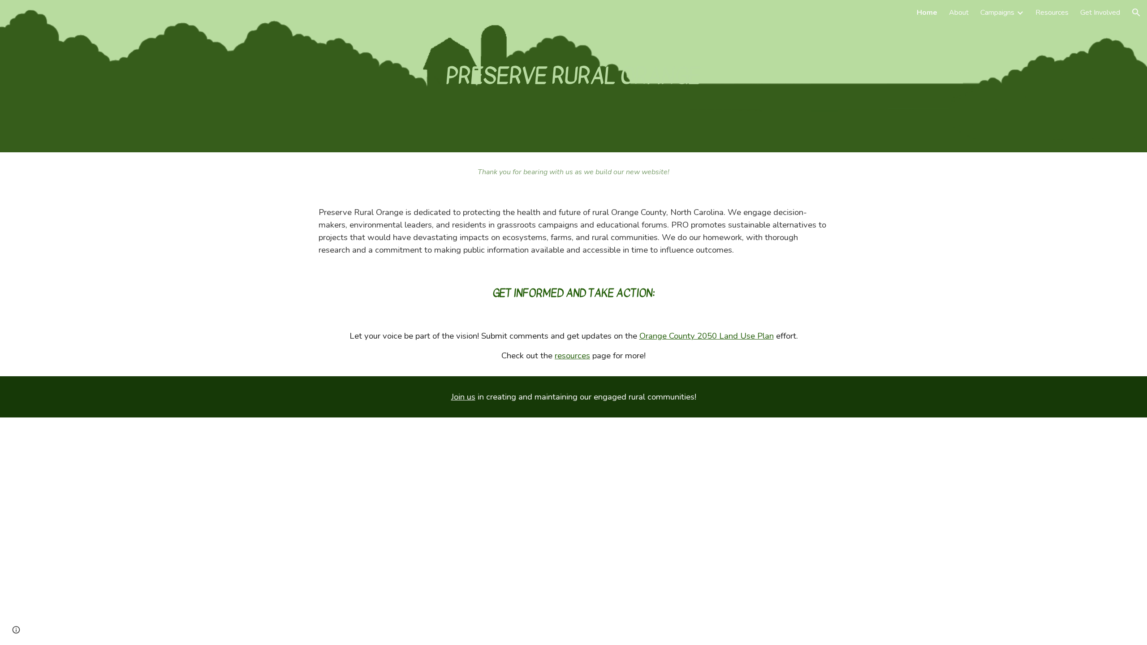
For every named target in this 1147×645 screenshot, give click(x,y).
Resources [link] (1052, 12)
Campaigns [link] (997, 12)
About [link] (959, 12)
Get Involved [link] (1100, 12)
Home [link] (927, 12)
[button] (1136, 12)
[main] (573, 76)
